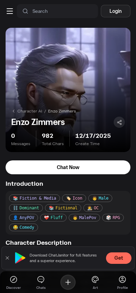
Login (115, 11)
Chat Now (68, 167)
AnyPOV (23, 217)
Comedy (23, 227)
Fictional (63, 208)
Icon (74, 198)
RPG (113, 217)
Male (100, 198)
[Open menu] (10, 11)
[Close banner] (7, 257)
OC (93, 208)
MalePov (84, 217)
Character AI (29, 111)
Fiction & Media (34, 198)
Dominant (26, 208)
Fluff (53, 217)
